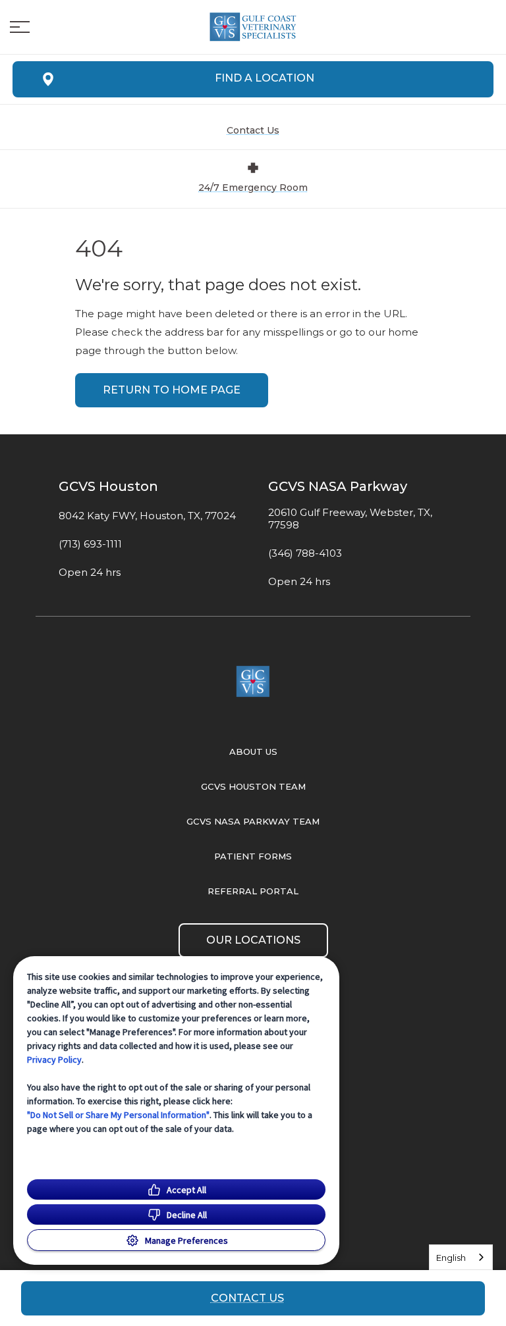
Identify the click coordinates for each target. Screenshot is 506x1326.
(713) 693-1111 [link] (90, 544)
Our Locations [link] (253, 940)
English (451, 1257)
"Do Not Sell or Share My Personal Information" (118, 1115)
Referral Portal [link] (253, 891)
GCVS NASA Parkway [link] (337, 486)
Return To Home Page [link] (171, 390)
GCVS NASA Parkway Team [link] (253, 821)
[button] (20, 27)
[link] (253, 27)
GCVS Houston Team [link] (253, 786)
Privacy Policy (54, 1059)
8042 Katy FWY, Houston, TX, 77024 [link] (147, 516)
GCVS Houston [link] (108, 486)
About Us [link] (253, 751)
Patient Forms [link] (253, 856)
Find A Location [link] (264, 78)
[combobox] (461, 1257)
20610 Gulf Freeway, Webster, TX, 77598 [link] (350, 519)
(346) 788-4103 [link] (305, 553)
